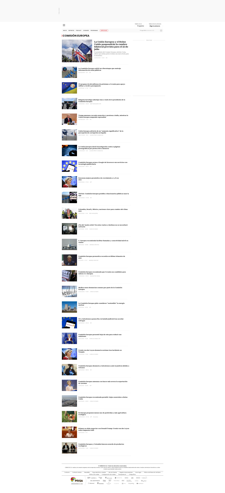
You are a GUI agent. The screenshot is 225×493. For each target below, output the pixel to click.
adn (138, 477)
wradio (109, 480)
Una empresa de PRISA (76, 479)
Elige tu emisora (155, 26)
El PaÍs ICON (115, 483)
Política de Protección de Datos (152, 472)
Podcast (78, 30)
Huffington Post (94, 480)
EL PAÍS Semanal (128, 480)
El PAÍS (92, 477)
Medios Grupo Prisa (76, 484)
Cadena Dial (122, 480)
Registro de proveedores (126, 472)
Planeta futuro (136, 480)
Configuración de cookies (109, 474)
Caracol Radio (112, 25)
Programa (140, 26)
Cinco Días (116, 480)
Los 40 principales (99, 477)
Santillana (107, 477)
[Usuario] (161, 30)
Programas (94, 30)
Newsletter (157, 30)
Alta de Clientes (113, 472)
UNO (104, 480)
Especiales (104, 30)
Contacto (67, 472)
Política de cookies (94, 474)
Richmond (91, 483)
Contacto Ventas (77, 472)
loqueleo (131, 483)
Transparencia (122, 474)
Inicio (65, 30)
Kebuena (143, 480)
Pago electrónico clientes (99, 472)
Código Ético (132, 474)
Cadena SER (126, 477)
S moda (123, 483)
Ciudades (86, 30)
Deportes (71, 30)
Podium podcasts (108, 483)
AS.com (132, 477)
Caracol (144, 477)
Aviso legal (138, 472)
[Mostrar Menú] (64, 25)
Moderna (100, 483)
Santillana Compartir (117, 477)
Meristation (139, 483)
